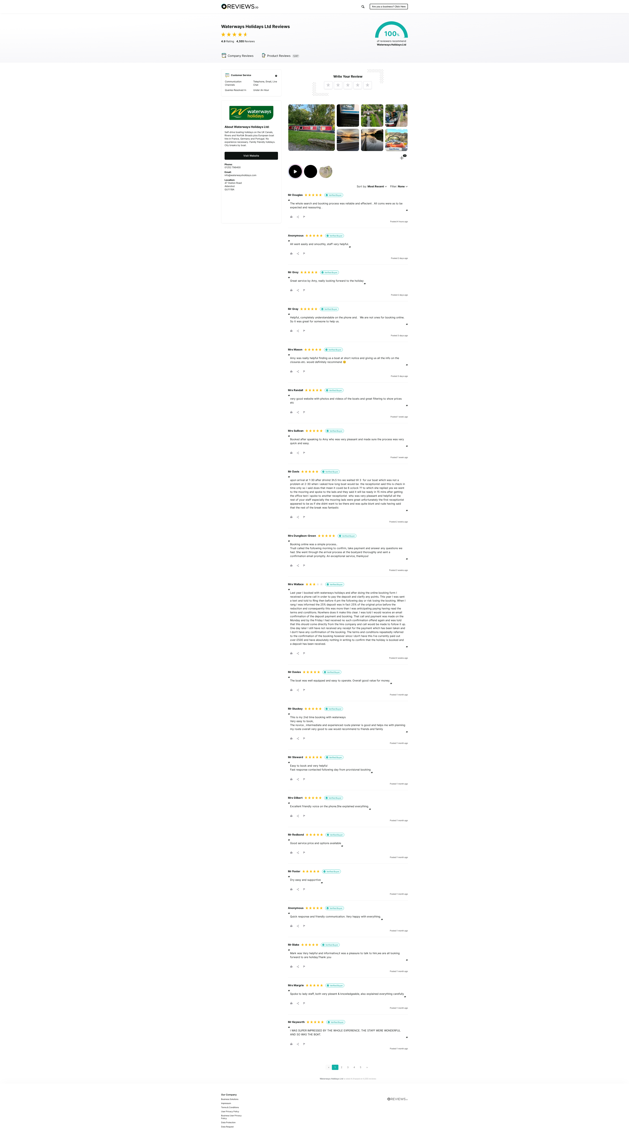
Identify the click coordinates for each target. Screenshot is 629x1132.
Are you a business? (389, 6)
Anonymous (296, 235)
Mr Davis (293, 471)
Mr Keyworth (296, 1022)
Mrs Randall (295, 390)
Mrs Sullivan (296, 430)
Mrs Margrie (296, 985)
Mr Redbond (296, 834)
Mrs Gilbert (295, 797)
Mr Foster (294, 871)
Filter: (397, 186)
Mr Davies (294, 672)
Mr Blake (293, 944)
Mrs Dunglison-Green (302, 535)
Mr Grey (293, 272)
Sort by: (370, 186)
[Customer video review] (295, 171)
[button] (363, 7)
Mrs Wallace (296, 584)
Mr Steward (295, 757)
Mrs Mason (295, 349)
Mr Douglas (295, 195)
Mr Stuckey (295, 708)
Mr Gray (293, 309)
